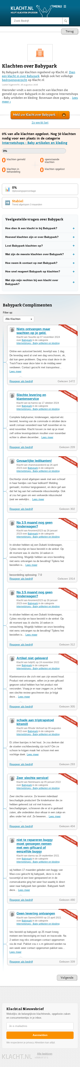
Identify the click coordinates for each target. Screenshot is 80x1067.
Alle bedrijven (44, 1053)
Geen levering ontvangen (36, 913)
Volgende (67, 977)
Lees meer (15, 371)
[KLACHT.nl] (32, 10)
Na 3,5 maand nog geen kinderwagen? (34, 524)
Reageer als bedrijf (21, 381)
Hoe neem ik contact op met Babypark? (31, 262)
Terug (70, 31)
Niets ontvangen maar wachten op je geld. (33, 331)
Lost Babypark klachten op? (24, 245)
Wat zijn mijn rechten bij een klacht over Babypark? (31, 282)
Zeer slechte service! (33, 778)
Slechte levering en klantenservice (31, 397)
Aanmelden (40, 1035)
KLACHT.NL (17, 1056)
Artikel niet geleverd (32, 658)
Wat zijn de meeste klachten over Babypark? (34, 254)
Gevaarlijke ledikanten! (34, 461)
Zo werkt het (40, 122)
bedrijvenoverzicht (14, 80)
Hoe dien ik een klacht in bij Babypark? (31, 228)
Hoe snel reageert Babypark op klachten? (32, 271)
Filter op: (8, 312)
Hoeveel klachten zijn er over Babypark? (32, 236)
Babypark (27, 340)
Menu (59, 6)
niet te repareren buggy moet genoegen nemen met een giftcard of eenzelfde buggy (35, 845)
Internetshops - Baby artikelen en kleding (34, 143)
